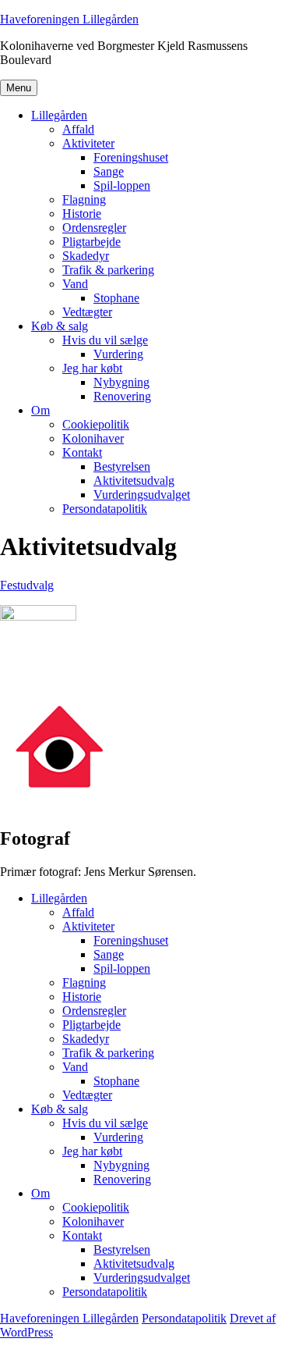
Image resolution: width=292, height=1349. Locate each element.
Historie (81, 213)
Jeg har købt (92, 368)
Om (40, 410)
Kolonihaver (93, 438)
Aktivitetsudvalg (133, 480)
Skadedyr (85, 255)
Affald (78, 129)
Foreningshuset (130, 157)
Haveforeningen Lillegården (69, 19)
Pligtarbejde (91, 241)
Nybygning (121, 382)
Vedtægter (87, 312)
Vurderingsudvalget (141, 494)
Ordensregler (94, 227)
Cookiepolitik (95, 424)
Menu (18, 88)
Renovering (122, 396)
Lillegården (59, 115)
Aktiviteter (88, 143)
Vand (75, 283)
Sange (108, 171)
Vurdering (118, 354)
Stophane (116, 297)
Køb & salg (59, 326)
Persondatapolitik (104, 508)
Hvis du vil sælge (105, 340)
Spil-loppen (121, 185)
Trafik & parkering (108, 269)
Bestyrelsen (121, 466)
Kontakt (82, 452)
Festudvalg (27, 585)
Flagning (84, 199)
